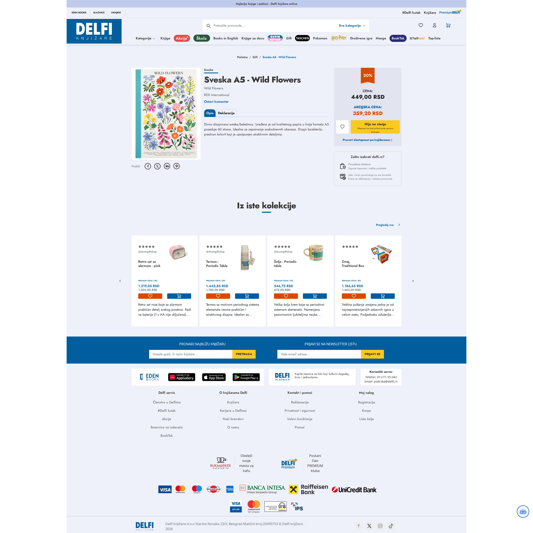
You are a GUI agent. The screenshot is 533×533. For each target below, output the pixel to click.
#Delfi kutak (167, 410)
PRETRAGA (244, 354)
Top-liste (434, 38)
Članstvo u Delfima (167, 402)
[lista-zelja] (150, 296)
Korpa (366, 410)
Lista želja (366, 419)
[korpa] (179, 296)
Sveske (208, 70)
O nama (233, 427)
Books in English (225, 38)
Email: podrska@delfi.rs (381, 381)
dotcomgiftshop (147, 252)
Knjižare (233, 402)
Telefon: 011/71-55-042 (381, 377)
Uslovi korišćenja (299, 419)
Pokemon (320, 38)
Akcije (166, 419)
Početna (242, 57)
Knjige (165, 38)
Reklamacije (300, 402)
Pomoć (300, 427)
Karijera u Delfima (233, 410)
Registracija (366, 402)
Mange (381, 38)
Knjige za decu (253, 38)
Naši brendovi (233, 419)
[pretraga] (208, 26)
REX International (216, 95)
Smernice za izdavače (167, 427)
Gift (289, 38)
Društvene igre (361, 38)
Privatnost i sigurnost (300, 410)
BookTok (398, 38)
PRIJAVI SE (372, 354)
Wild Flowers (213, 88)
